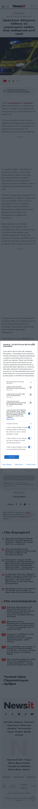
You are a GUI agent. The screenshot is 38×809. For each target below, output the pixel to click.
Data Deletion (7, 464)
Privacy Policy (31, 464)
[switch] (30, 387)
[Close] (34, 345)
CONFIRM (12, 457)
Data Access (19, 464)
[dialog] (19, 404)
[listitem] (19, 382)
